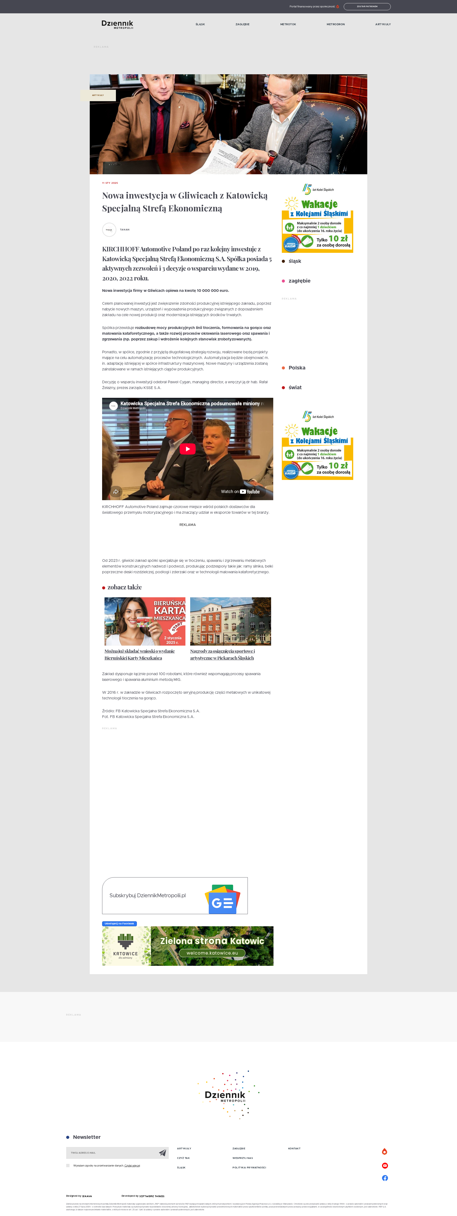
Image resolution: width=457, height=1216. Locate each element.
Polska (296, 368)
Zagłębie (243, 24)
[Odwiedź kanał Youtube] (385, 1165)
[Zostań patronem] (385, 1151)
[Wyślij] (163, 1152)
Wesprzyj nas (243, 1158)
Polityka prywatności (249, 1167)
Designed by (74, 1196)
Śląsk (200, 24)
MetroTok (288, 24)
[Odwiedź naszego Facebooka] (385, 1177)
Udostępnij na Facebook (119, 923)
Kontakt (294, 1148)
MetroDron (336, 24)
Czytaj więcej (132, 1165)
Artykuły (383, 24)
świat (294, 387)
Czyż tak (183, 1158)
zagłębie (299, 281)
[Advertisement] (180, 62)
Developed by (131, 1196)
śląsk (294, 261)
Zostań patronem (367, 7)
